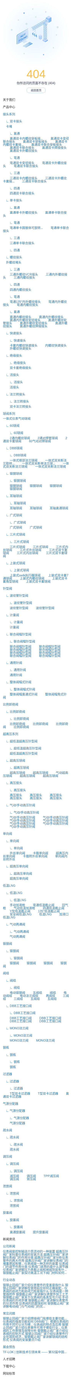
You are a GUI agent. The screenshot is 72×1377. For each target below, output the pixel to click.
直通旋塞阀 (14, 1232)
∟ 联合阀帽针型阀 (17, 634)
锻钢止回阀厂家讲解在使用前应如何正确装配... (35, 1286)
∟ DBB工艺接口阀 (17, 1006)
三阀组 (15, 998)
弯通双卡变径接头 (18, 163)
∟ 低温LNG (12, 893)
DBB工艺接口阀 (17, 1018)
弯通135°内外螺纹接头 (22, 301)
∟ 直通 (11, 133)
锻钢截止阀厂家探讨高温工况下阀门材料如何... (35, 1272)
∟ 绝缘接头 (12, 355)
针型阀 (7, 588)
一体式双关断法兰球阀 (47, 466)
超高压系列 (10, 734)
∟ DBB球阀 (12, 448)
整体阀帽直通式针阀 (20, 694)
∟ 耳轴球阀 (12, 496)
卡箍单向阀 (37, 853)
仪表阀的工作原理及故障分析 (35, 1329)
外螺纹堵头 (12, 262)
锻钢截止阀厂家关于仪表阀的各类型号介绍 (32, 1297)
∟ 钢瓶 (9, 1054)
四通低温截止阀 (50, 908)
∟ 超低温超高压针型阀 (20, 741)
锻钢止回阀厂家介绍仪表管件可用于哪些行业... (35, 1326)
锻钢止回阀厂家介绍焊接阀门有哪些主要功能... (35, 1318)
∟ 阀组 (9, 980)
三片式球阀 (14, 547)
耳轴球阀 (12, 508)
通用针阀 (12, 675)
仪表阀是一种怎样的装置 (41, 1263)
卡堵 (7, 126)
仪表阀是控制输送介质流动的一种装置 (29, 1251)
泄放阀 (7, 1186)
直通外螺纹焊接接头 (30, 326)
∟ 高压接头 (12, 783)
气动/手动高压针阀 (19, 817)
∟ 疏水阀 (11, 1137)
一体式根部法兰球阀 (20, 460)
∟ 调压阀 (11, 1163)
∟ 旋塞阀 (11, 1220)
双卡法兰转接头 (17, 406)
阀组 (6, 973)
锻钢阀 (7, 943)
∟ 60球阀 (11, 425)
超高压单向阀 (15, 878)
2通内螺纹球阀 (16, 438)
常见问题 (9, 1313)
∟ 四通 (11, 188)
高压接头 (12, 795)
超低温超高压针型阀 (20, 753)
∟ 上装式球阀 (14, 563)
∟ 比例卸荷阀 (14, 711)
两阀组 (47, 995)
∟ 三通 (11, 173)
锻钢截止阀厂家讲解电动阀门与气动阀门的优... (36, 1305)
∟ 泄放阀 (11, 1193)
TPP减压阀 (48, 1176)
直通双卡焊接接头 (51, 147)
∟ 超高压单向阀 (15, 866)
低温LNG (9, 885)
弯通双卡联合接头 (22, 166)
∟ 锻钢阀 (11, 951)
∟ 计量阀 (11, 615)
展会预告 (9, 1347)
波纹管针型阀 (15, 608)
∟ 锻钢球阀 (12, 473)
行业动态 (9, 1280)
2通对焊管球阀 (44, 438)
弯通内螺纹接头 (24, 304)
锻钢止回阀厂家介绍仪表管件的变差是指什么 (33, 1285)
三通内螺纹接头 (21, 277)
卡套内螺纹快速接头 (20, 345)
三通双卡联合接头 (31, 181)
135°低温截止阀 (45, 911)
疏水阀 (7, 1130)
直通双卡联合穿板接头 (43, 144)
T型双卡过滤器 (16, 1093)
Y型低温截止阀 (16, 911)
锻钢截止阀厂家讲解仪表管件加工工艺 (42, 1294)
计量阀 (11, 627)
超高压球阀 (14, 772)
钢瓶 (6, 1047)
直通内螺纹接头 (17, 317)
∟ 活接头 (11, 375)
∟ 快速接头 (12, 333)
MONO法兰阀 (15, 1040)
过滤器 (7, 1074)
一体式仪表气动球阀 (17, 418)
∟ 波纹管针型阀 (15, 595)
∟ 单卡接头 (12, 200)
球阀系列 (9, 413)
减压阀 (11, 1176)
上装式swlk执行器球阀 (22, 575)
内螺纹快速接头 (52, 345)
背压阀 (28, 1179)
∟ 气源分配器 (14, 1110)
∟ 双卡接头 (12, 121)
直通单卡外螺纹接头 (20, 212)
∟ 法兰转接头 (14, 394)
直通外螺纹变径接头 (30, 323)
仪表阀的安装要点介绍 (25, 1339)
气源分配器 (10, 1103)
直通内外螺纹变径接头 (22, 320)
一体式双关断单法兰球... (35, 463)
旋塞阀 (7, 1212)
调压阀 (7, 1156)
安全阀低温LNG (17, 914)
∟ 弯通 (11, 157)
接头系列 (9, 114)
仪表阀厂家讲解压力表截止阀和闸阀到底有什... (35, 1269)
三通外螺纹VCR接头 (20, 274)
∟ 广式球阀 (12, 515)
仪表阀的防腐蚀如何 (33, 1303)
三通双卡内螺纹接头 (20, 178)
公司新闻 (9, 1246)
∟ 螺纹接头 (12, 257)
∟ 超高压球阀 (14, 760)
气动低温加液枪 (21, 908)
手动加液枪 (14, 905)
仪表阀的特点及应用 (47, 1324)
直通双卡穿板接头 (31, 141)
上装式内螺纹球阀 (28, 578)
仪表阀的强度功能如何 (18, 1321)
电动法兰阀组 (25, 995)
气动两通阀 (14, 936)
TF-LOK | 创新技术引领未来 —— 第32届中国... (34, 1352)
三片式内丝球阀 (24, 553)
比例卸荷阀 (10, 704)
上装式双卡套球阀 (34, 581)
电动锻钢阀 (14, 992)
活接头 (11, 387)
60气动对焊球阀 (36, 441)
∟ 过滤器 (11, 1081)
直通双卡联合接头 (18, 147)
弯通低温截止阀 (40, 905)
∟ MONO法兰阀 (15, 1028)
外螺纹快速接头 (17, 348)
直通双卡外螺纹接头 (20, 150)
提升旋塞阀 (37, 1232)
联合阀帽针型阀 (17, 646)
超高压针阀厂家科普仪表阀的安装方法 (35, 1253)
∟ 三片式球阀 (14, 534)
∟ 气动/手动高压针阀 (19, 805)
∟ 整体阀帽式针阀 (17, 682)
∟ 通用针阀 (12, 662)
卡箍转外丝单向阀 (31, 856)
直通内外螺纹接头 (48, 317)
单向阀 (7, 833)
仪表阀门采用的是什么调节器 (48, 1266)
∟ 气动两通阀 (14, 924)
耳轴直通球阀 (55, 508)
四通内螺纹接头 (17, 289)
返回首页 (36, 90)
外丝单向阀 (14, 853)
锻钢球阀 (12, 485)
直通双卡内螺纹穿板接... (23, 138)
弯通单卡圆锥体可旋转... (23, 228)
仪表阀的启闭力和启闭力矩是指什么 (35, 1289)
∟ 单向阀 (11, 841)
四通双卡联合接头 (18, 193)
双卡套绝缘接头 (17, 367)
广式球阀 (12, 527)
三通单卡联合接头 (18, 243)
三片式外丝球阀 (27, 550)
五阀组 (34, 992)
